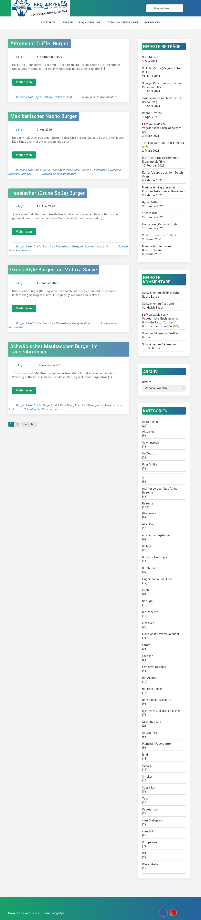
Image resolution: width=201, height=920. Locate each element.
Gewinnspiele (151, 442)
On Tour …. (149, 453)
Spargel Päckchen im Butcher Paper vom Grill (161, 85)
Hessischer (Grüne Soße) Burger (47, 193)
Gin (144, 477)
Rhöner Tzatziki (152, 113)
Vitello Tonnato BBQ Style (159, 235)
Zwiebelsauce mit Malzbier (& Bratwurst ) (162, 100)
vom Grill (26, 173)
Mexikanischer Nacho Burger (43, 116)
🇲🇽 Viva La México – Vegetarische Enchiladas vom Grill (161, 127)
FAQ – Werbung (89, 22)
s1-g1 (20, 56)
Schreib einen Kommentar (99, 97)
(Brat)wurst (150, 513)
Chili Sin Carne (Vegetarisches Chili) (162, 70)
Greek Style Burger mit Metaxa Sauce (53, 270)
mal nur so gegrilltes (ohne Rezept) (160, 490)
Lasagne (147, 655)
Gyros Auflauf (151, 202)
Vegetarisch (150, 809)
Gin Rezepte (150, 612)
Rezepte (60, 97)
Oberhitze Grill (151, 721)
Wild (145, 853)
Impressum (152, 22)
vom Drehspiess (152, 820)
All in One (148, 524)
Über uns (67, 22)
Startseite (48, 22)
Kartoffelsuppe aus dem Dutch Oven (162, 174)
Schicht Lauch (151, 57)
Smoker (147, 776)
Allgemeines (150, 421)
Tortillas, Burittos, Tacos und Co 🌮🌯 (163, 144)
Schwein (13, 173)
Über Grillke (149, 464)
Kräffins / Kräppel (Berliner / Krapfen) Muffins (161, 159)
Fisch (145, 590)
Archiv (146, 381)
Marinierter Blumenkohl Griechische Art (157, 248)
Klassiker (148, 623)
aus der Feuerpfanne (156, 535)
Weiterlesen (24, 82)
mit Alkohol (149, 677)
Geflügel (47, 97)
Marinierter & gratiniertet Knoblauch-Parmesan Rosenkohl (163, 189)
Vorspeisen (149, 842)
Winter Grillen (151, 864)
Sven (145, 333)
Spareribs (148, 787)
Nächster (29, 424)
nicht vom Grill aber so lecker (161, 710)
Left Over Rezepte (154, 666)
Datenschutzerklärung (123, 22)
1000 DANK (149, 213)
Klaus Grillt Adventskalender (60, 169)
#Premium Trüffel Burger (39, 43)
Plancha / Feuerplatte (94, 169)
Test (69, 97)
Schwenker (149, 292)
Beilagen (148, 546)
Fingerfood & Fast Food (57, 405)
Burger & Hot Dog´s (28, 97)
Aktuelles (148, 431)
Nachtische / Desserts (156, 699)
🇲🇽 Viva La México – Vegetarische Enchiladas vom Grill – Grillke (161, 318)
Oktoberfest (150, 732)
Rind (87, 323)
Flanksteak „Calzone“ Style (160, 224)
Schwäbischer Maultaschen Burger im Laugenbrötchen (54, 349)
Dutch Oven (149, 568)
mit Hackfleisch (152, 688)
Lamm (146, 645)
